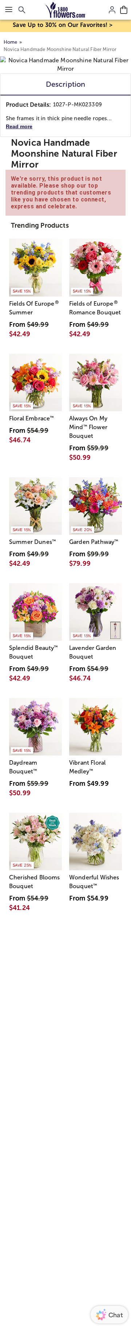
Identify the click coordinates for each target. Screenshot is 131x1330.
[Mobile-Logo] (65, 10)
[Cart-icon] (123, 9)
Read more (19, 126)
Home (10, 42)
